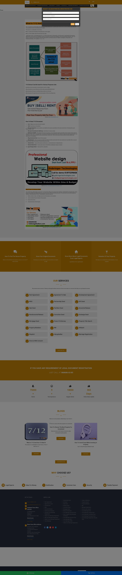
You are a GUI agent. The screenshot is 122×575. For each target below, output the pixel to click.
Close (77, 24)
